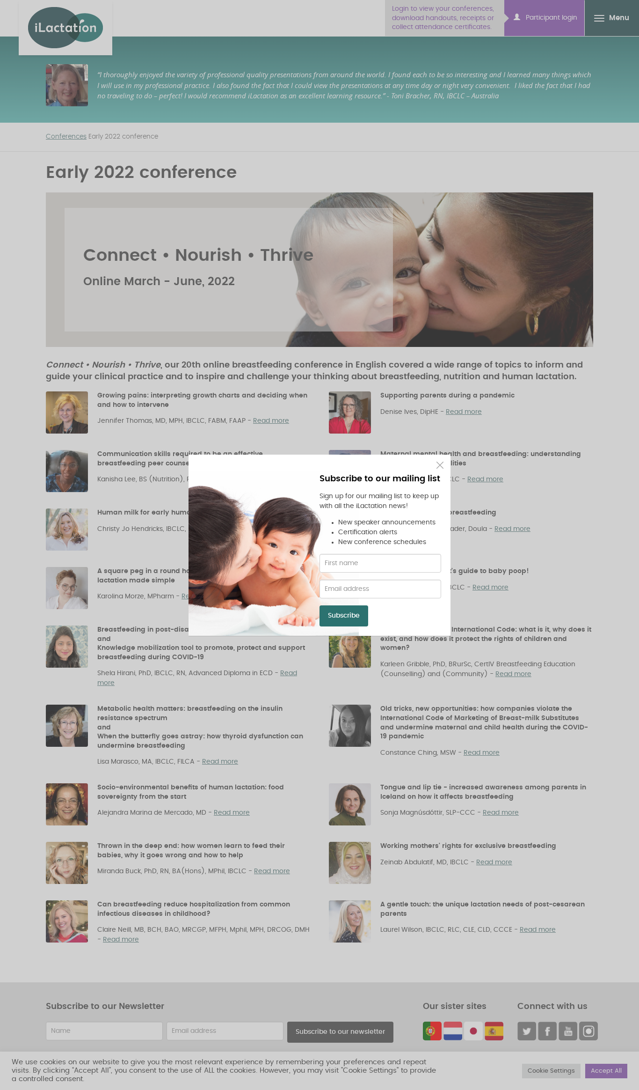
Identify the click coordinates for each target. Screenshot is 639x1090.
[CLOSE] (439, 465)
